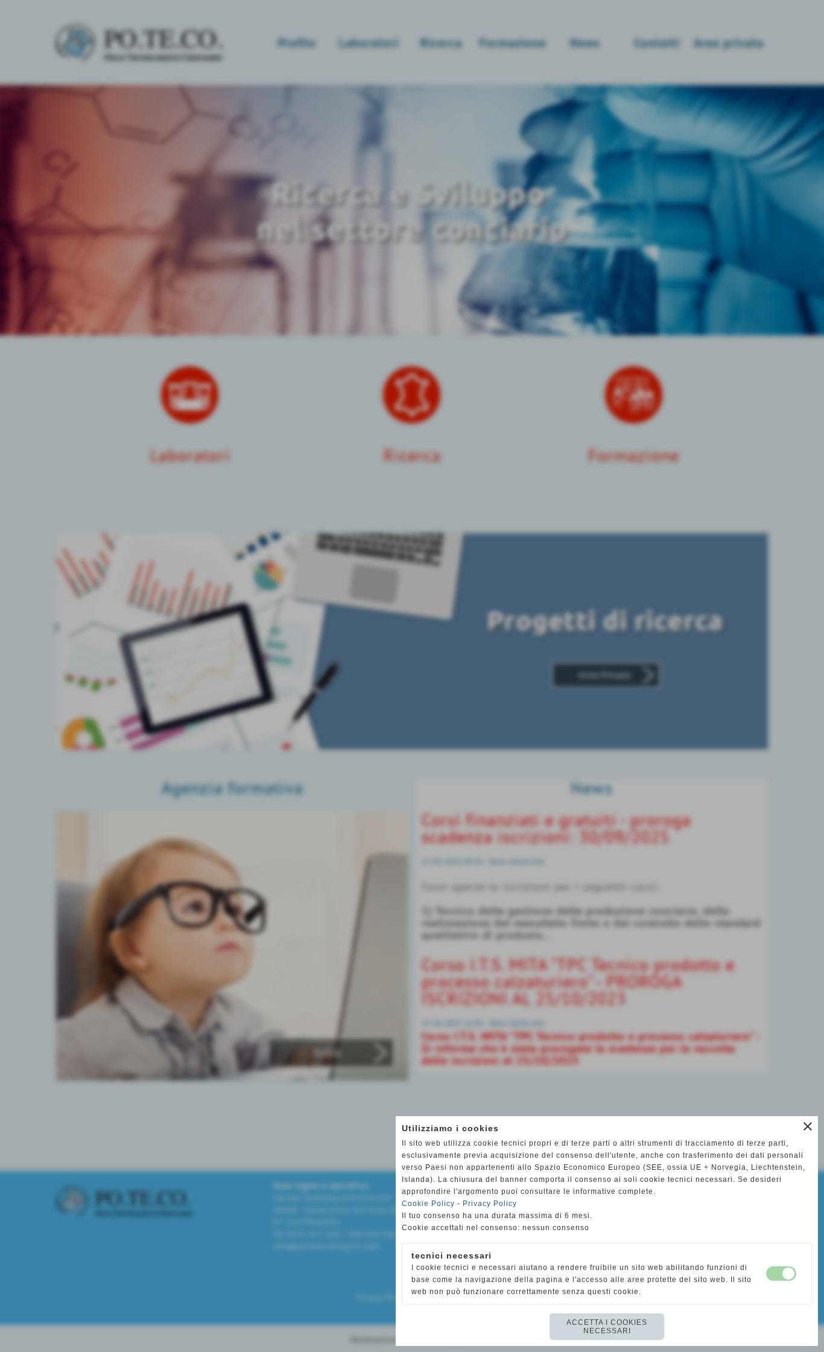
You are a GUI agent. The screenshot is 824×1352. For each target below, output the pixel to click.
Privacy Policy (490, 1203)
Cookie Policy (428, 1203)
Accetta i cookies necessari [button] (606, 1326)
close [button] (807, 1126)
